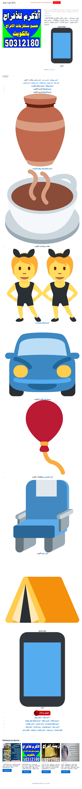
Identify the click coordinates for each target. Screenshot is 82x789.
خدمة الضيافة (47, 89)
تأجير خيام (45, 553)
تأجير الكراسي (48, 477)
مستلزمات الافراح (44, 399)
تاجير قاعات (42, 83)
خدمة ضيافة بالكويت (38, 86)
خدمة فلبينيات (46, 727)
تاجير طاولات (30, 724)
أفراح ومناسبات (75, 9)
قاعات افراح (58, 730)
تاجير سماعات (53, 80)
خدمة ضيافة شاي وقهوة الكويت (42, 168)
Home (45, 9)
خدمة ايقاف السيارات (42, 323)
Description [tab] (5, 76)
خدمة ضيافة (49, 86)
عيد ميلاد (46, 717)
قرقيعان (33, 730)
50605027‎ (38, 2)
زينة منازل (49, 730)
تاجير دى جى (45, 80)
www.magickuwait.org (47, 2)
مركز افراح (37, 727)
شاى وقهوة (28, 721)
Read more (7, 770)
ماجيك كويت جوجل (9, 3)
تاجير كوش (50, 83)
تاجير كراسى (37, 80)
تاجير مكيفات (34, 83)
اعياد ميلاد (37, 717)
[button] (57, 2)
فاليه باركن (25, 730)
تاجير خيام (56, 83)
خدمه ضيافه (45, 721)
